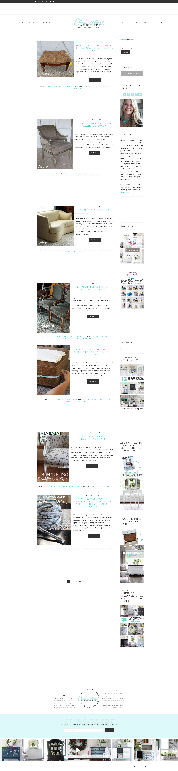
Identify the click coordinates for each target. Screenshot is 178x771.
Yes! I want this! (75, 409)
